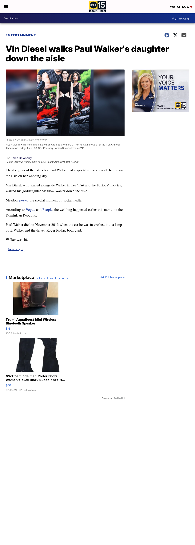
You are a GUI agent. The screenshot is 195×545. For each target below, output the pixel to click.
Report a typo (15, 249)
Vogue (30, 209)
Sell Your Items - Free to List (52, 278)
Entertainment (21, 35)
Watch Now (180, 7)
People (47, 209)
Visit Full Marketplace (112, 277)
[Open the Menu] (6, 6)
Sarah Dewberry (21, 158)
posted (24, 200)
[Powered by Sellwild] (119, 398)
